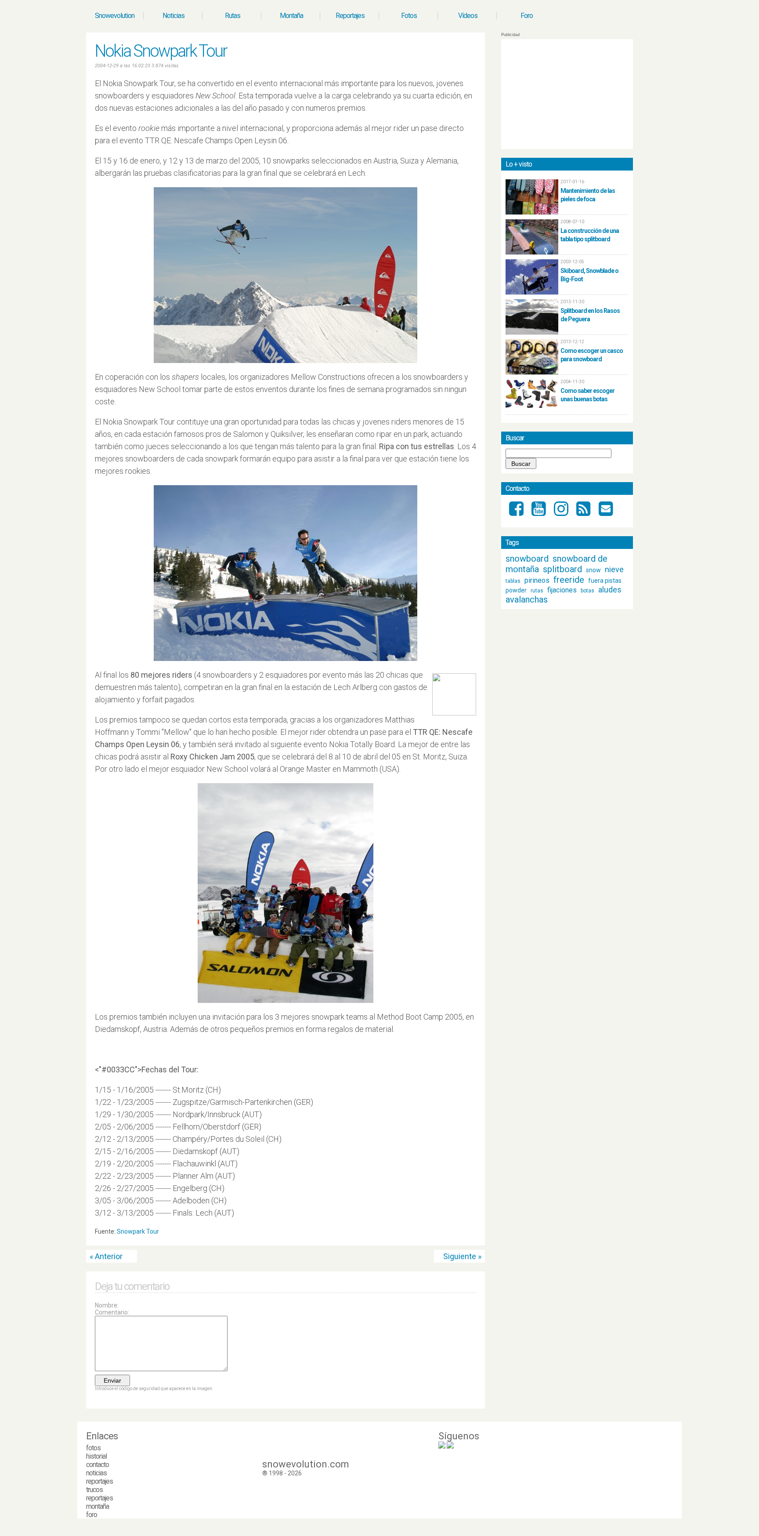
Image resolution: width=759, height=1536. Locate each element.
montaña (97, 1506)
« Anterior (106, 1256)
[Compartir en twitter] (464, 1233)
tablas (513, 581)
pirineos (536, 580)
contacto (97, 1464)
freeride (568, 579)
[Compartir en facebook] (472, 1233)
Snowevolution (114, 15)
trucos (94, 1489)
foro (91, 1515)
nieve (614, 569)
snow (593, 570)
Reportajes (350, 15)
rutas (537, 591)
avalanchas (527, 599)
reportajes (99, 1481)
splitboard (562, 569)
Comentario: (112, 1312)
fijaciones (562, 590)
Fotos (409, 15)
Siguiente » (462, 1256)
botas (587, 591)
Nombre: (107, 1305)
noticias (96, 1473)
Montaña (291, 15)
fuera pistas (605, 580)
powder (516, 590)
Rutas (232, 15)
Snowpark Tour (138, 1231)
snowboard (527, 558)
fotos (93, 1448)
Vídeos (467, 15)
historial (96, 1456)
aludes (610, 589)
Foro (526, 15)
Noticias (173, 15)
